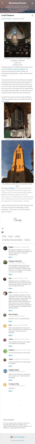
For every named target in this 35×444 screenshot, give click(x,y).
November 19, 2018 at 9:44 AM (20, 325)
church (4, 236)
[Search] (32, 3)
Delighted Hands (14, 370)
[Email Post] (2, 233)
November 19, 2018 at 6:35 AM (17, 262)
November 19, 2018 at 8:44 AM (20, 292)
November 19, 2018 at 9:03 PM (17, 385)
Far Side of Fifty (14, 384)
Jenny (11, 339)
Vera (10, 325)
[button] (32, 15)
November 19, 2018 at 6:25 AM (21, 247)
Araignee (11, 350)
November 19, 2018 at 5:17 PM (17, 371)
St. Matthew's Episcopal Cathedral (15, 69)
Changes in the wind (15, 261)
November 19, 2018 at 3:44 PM (21, 359)
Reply (10, 257)
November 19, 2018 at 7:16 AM (19, 278)
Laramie (17, 236)
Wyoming (27, 240)
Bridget (11, 247)
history (11, 236)
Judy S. (11, 359)
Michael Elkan (21, 440)
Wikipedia (12, 188)
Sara (10, 278)
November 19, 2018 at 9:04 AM (17, 316)
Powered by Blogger (19, 437)
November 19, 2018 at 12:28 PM (21, 339)
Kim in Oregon (13, 314)
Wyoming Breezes (17, 3)
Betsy (10, 292)
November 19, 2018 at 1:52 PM (22, 350)
